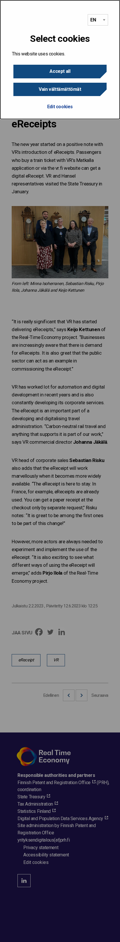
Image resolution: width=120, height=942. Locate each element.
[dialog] (60, 59)
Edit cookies (60, 106)
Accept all (60, 71)
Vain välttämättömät (60, 89)
